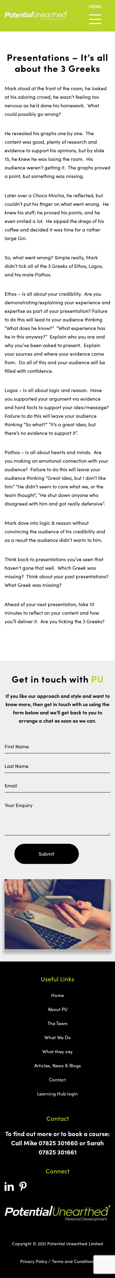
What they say (57, 1051)
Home (57, 995)
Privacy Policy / (35, 1261)
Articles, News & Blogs (57, 1065)
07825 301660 (58, 1143)
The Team (57, 1023)
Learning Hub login (57, 1094)
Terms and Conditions (73, 1261)
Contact (57, 1079)
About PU (57, 1009)
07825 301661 (58, 1152)
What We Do (57, 1037)
